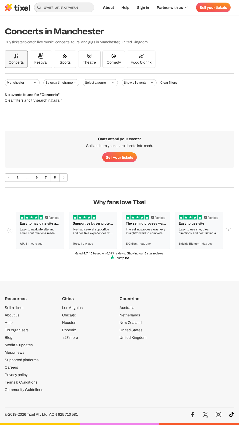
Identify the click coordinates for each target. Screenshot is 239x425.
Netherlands (130, 315)
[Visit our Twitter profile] (205, 415)
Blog (8, 337)
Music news (14, 352)
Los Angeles (72, 307)
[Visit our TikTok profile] (231, 415)
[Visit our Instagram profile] (218, 415)
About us (12, 315)
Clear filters (168, 82)
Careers (11, 367)
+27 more (70, 337)
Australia (127, 307)
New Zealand (131, 322)
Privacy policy (16, 374)
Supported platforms (22, 360)
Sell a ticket (14, 307)
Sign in (143, 7)
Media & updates (19, 345)
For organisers (16, 330)
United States (131, 330)
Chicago (69, 315)
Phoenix (69, 330)
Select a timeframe (59, 82)
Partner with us (170, 7)
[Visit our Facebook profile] (192, 415)
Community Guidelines (24, 389)
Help (125, 7)
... (27, 177)
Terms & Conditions (21, 382)
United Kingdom (133, 337)
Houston (69, 322)
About (108, 7)
